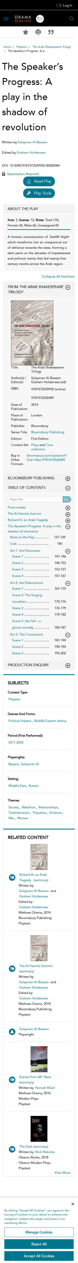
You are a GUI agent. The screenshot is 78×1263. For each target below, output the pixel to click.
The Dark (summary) (33, 1146)
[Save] (26, 32)
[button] (38, 32)
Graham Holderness (33, 896)
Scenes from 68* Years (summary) (35, 1079)
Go (66, 500)
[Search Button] (71, 18)
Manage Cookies (39, 1232)
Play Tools (42, 193)
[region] (39, 1230)
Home (7, 46)
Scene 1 (17, 556)
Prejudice (39, 813)
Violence (55, 813)
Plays (35, 445)
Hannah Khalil (45, 1088)
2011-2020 (15, 742)
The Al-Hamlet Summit (25, 514)
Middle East (17, 786)
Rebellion (29, 807)
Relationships (48, 807)
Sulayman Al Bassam (34, 891)
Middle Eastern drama (50, 721)
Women (22, 818)
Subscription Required (22, 174)
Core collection (42, 447)
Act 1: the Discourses (25, 551)
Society (13, 807)
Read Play (42, 181)
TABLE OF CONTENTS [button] (27, 487)
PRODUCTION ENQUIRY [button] (28, 665)
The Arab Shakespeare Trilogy (51, 46)
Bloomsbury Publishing (47, 432)
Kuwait (34, 786)
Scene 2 (17, 563)
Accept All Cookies (39, 1256)
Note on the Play (22, 537)
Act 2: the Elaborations (26, 583)
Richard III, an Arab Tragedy (29, 520)
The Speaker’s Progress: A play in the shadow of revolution (34, 528)
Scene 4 (17, 576)
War (11, 818)
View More (62, 1173)
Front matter (17, 507)
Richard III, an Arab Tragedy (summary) (33, 877)
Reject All (39, 1244)
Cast (13, 544)
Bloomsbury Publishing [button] (31, 478)
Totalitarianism (19, 813)
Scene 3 (17, 569)
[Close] (73, 1204)
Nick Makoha (45, 1152)
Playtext (21, 46)
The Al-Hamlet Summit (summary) (36, 968)
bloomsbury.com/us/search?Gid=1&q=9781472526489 (47, 458)
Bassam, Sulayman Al (23, 764)
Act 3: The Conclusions (26, 634)
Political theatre (19, 721)
